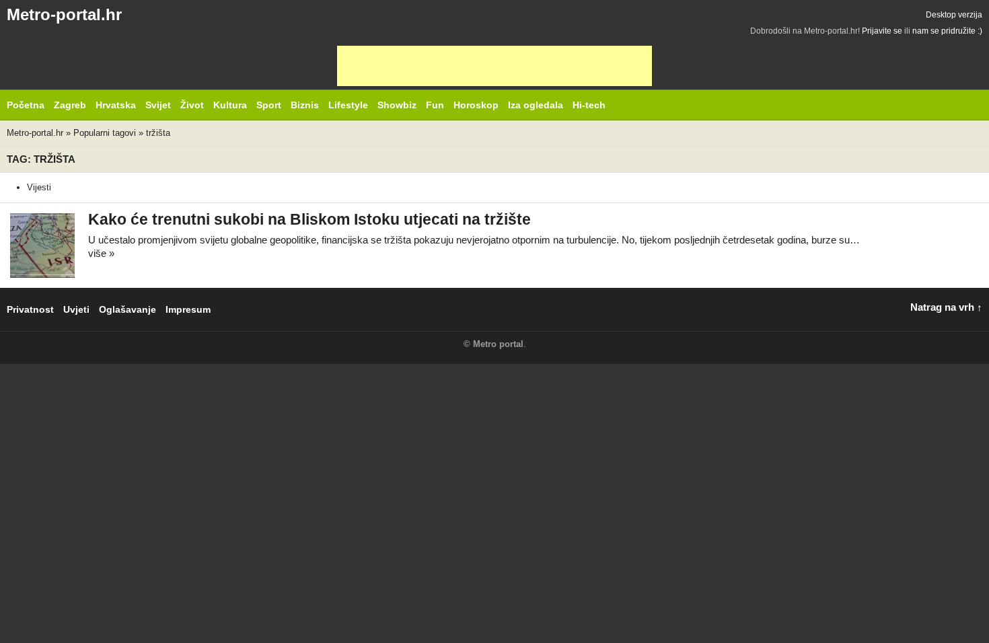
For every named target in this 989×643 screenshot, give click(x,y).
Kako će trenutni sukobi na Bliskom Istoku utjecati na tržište (309, 219)
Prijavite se (882, 31)
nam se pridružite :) (947, 31)
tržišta (158, 133)
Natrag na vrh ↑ (946, 307)
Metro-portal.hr (64, 14)
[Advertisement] (494, 66)
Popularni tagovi (104, 133)
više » (101, 253)
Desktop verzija (954, 15)
